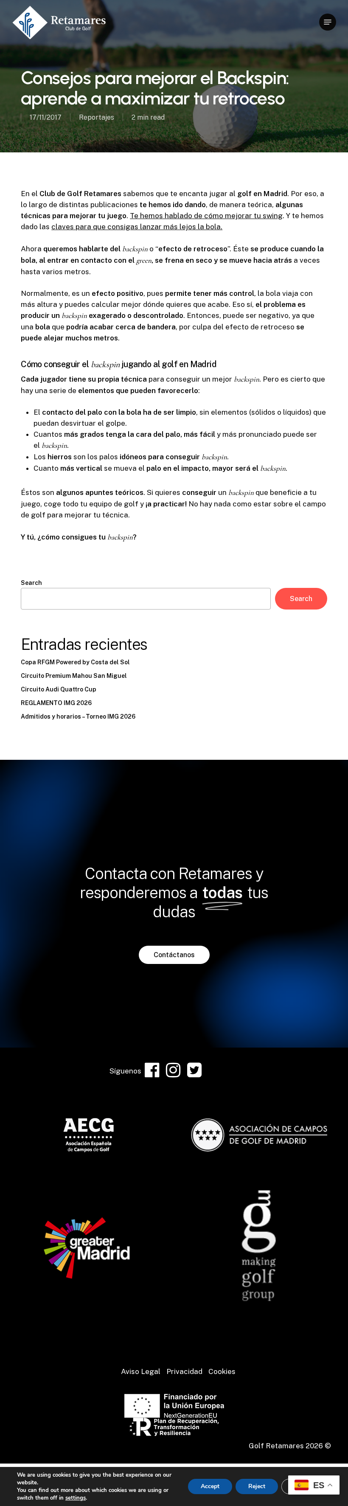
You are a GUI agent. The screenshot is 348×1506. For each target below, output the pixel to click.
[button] (327, 22)
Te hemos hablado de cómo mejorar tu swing (206, 215)
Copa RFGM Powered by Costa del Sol (75, 662)
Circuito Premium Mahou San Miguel (74, 675)
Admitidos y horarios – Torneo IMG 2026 (78, 716)
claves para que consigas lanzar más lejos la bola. (136, 226)
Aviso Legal (140, 1371)
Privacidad (184, 1371)
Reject (256, 1486)
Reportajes (96, 117)
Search (31, 582)
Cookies (222, 1371)
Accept (210, 1486)
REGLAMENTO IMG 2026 (56, 703)
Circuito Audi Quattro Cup (58, 689)
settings (75, 1498)
